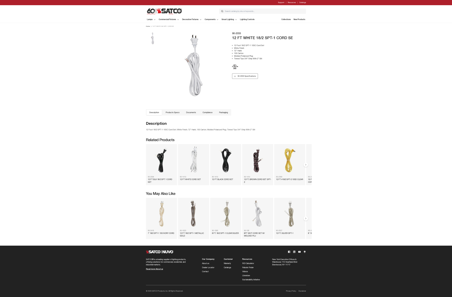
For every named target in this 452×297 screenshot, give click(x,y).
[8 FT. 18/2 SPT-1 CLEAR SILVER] (225, 214)
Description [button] (154, 112)
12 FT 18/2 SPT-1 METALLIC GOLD (192, 234)
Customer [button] (228, 259)
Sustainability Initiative (251, 280)
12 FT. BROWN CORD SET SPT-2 (257, 180)
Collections (286, 19)
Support (281, 2)
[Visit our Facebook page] (289, 251)
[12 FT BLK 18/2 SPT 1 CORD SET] (161, 160)
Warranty (227, 263)
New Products (299, 19)
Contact (205, 271)
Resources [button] (247, 259)
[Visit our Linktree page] (304, 251)
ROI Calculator (248, 263)
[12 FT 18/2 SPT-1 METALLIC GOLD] (193, 214)
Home (148, 26)
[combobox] (262, 11)
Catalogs (302, 2)
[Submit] (222, 11)
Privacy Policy (291, 291)
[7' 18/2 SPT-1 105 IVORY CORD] (161, 214)
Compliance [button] (207, 112)
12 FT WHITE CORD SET (190, 179)
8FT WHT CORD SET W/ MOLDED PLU (254, 234)
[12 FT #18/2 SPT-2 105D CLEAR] (289, 160)
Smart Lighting (228, 19)
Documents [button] (191, 112)
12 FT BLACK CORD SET (222, 179)
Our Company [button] (208, 259)
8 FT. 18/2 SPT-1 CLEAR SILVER (225, 233)
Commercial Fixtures (167, 19)
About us (205, 263)
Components (210, 19)
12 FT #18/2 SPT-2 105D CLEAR (289, 179)
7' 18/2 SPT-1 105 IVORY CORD (161, 233)
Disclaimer (302, 291)
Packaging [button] (223, 112)
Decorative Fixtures (190, 19)
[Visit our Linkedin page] (294, 251)
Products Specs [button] (173, 112)
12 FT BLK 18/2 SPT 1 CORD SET (160, 180)
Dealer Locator (208, 267)
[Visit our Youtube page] (299, 251)
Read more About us (154, 269)
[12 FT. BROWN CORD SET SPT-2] (257, 160)
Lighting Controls (247, 19)
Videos (245, 271)
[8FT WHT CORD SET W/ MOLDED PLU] (257, 214)
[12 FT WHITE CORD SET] (193, 160)
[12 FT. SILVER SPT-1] (289, 214)
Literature (246, 275)
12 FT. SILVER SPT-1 (284, 233)
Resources (292, 2)
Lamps (150, 19)
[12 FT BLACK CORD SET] (225, 160)
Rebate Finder (248, 267)
